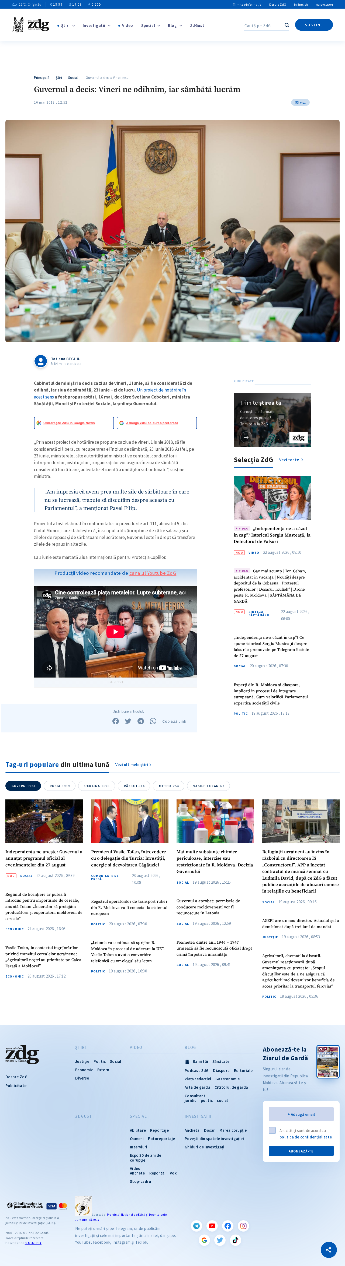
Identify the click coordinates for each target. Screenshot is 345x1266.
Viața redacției (198, 1078)
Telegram (196, 1226)
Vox (173, 1173)
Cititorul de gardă (231, 1087)
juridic (190, 1100)
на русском (324, 4)
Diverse (82, 1078)
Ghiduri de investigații (205, 1146)
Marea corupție (233, 1130)
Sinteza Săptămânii (259, 613)
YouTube (212, 1226)
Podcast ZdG (197, 1070)
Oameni (137, 1138)
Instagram (243, 1226)
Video (127, 25)
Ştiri (65, 25)
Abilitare (138, 1130)
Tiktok (235, 1240)
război (134, 786)
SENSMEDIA (33, 1243)
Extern (103, 1069)
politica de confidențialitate (306, 1137)
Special (148, 25)
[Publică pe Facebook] (116, 721)
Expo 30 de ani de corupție (145, 1157)
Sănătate (221, 1061)
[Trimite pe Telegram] (141, 721)
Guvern (24, 786)
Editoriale (243, 1070)
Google (204, 1240)
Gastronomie (227, 1078)
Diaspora (221, 1070)
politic (207, 1100)
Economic (14, 929)
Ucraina (97, 786)
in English (301, 4)
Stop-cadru (140, 1181)
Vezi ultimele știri (131, 764)
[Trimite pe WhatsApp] (153, 721)
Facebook (227, 1226)
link (246, 437)
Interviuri (138, 1146)
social (222, 1100)
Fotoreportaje (161, 1138)
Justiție (270, 937)
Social (73, 77)
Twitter (220, 1240)
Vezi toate (289, 459)
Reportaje (159, 1130)
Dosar (209, 1130)
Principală (42, 77)
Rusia (60, 786)
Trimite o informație (247, 4)
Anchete (137, 1173)
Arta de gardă (197, 1087)
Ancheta (192, 1130)
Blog (172, 25)
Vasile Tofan (208, 786)
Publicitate (15, 1085)
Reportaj (157, 1173)
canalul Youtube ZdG (153, 573)
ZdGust (197, 25)
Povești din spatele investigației (214, 1138)
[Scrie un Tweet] (128, 721)
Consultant (195, 1095)
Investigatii (94, 25)
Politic (241, 713)
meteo (169, 786)
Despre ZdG (277, 4)
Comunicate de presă (105, 877)
